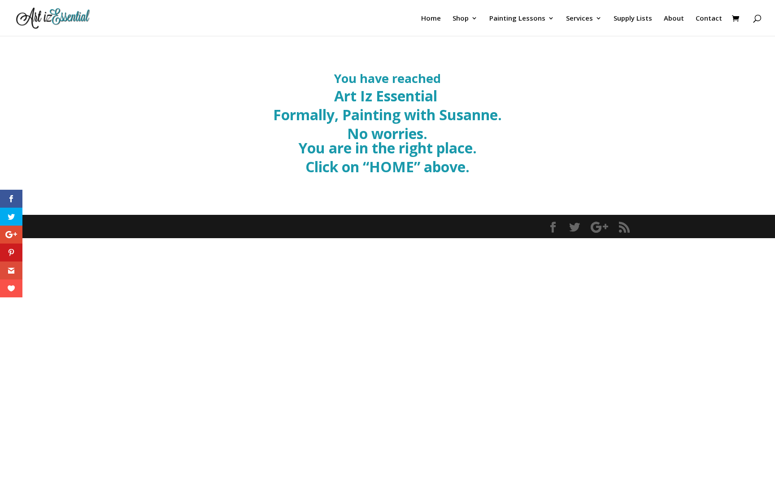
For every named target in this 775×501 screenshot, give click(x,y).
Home (431, 18)
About (674, 18)
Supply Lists (633, 18)
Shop (461, 18)
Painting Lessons (517, 18)
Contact (709, 18)
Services (579, 18)
